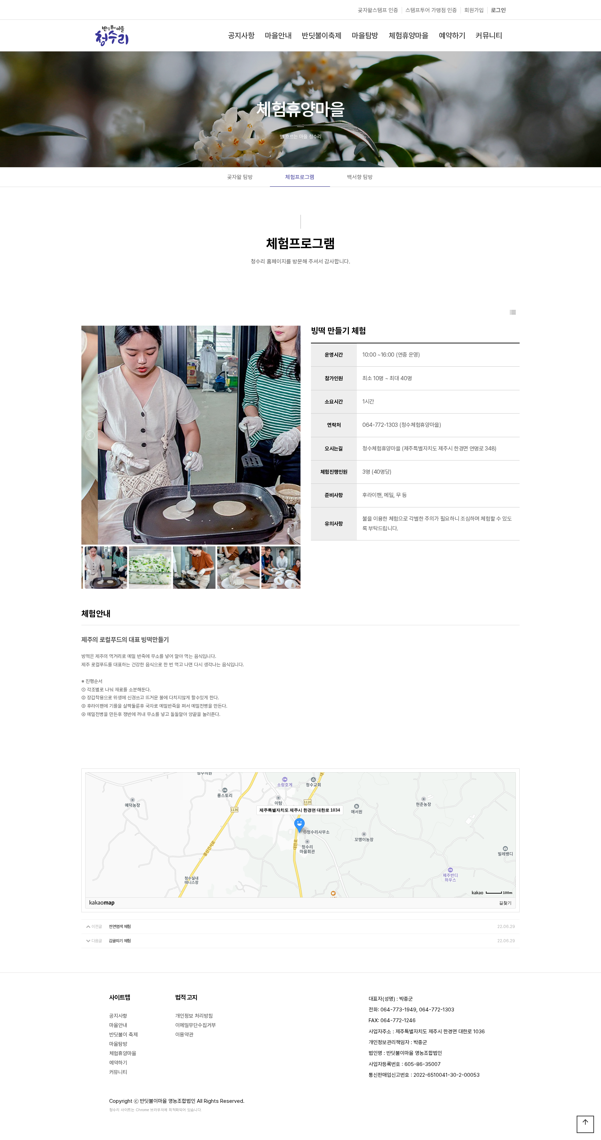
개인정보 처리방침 (194, 1016)
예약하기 (118, 1063)
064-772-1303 (436, 1010)
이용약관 (184, 1035)
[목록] (512, 313)
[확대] (507, 822)
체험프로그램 (299, 177)
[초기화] (507, 847)
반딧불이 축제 (123, 1035)
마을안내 (118, 1025)
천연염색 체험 (120, 926)
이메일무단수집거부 (195, 1025)
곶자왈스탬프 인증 (378, 10)
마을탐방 (118, 1044)
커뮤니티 (118, 1072)
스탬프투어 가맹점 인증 (431, 10)
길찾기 (505, 903)
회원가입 (474, 10)
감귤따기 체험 (120, 940)
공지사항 (118, 1016)
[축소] (507, 834)
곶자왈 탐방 (240, 177)
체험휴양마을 (122, 1053)
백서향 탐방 (360, 177)
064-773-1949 (398, 1010)
